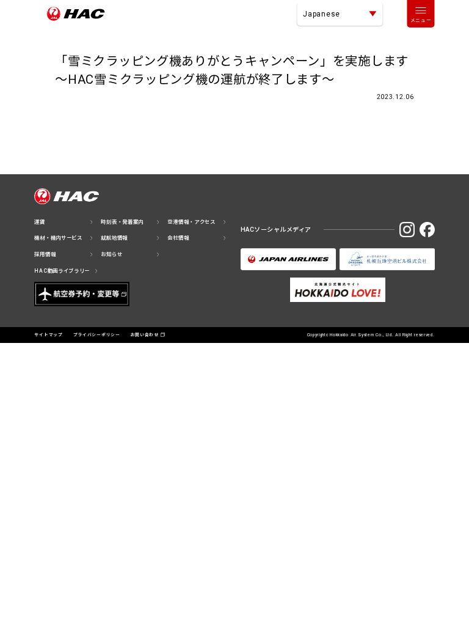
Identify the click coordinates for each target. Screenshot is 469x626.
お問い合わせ (145, 335)
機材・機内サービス (58, 238)
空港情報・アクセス (191, 222)
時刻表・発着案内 (122, 222)
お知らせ (111, 254)
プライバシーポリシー (96, 335)
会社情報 (178, 238)
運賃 (39, 222)
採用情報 (45, 254)
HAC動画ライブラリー (62, 271)
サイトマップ (48, 335)
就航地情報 (114, 238)
